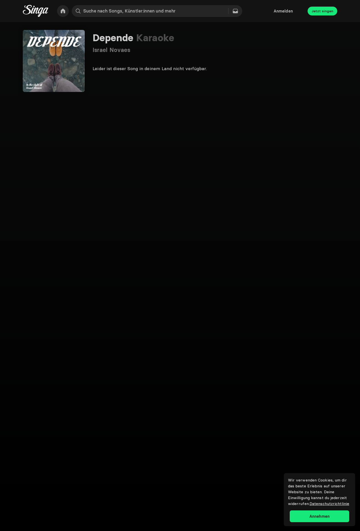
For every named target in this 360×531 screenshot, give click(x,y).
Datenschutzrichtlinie (329, 503)
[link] (63, 11)
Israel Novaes (111, 49)
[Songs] (235, 11)
